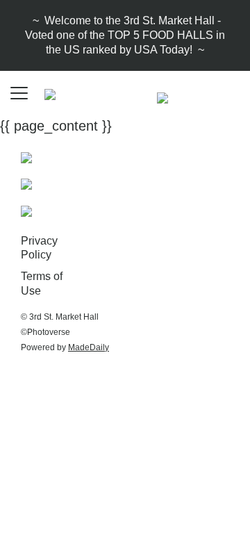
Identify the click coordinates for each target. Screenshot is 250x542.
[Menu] (21, 94)
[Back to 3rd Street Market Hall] (162, 96)
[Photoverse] (26, 183)
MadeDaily (88, 347)
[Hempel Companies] (26, 209)
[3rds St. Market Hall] (26, 156)
